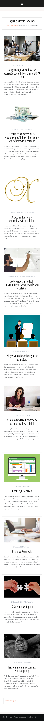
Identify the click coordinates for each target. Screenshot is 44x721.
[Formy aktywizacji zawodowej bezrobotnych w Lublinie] (22, 398)
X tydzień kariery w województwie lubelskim (22, 219)
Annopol (22, 276)
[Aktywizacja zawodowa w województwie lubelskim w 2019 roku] (22, 48)
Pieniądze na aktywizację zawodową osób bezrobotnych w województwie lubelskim (22, 137)
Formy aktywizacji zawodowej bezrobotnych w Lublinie (22, 422)
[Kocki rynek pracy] (22, 468)
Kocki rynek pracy (22, 491)
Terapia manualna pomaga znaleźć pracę (22, 669)
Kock (28, 486)
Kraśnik (28, 65)
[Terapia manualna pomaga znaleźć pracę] (22, 646)
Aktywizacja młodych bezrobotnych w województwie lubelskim (22, 284)
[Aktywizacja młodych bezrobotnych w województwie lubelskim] (22, 260)
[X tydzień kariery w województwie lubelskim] (22, 190)
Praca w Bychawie (22, 551)
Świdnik (33, 276)
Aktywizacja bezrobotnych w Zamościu (22, 357)
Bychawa (28, 547)
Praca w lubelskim (12, 25)
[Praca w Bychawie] (22, 530)
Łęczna (28, 276)
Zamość (28, 351)
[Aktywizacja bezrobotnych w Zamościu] (22, 331)
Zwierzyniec (29, 602)
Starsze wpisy (11, 701)
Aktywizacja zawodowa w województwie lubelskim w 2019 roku (22, 73)
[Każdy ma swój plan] (22, 587)
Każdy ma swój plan (22, 606)
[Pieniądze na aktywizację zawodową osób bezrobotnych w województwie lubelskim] (22, 114)
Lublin (28, 415)
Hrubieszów (30, 212)
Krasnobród (28, 129)
